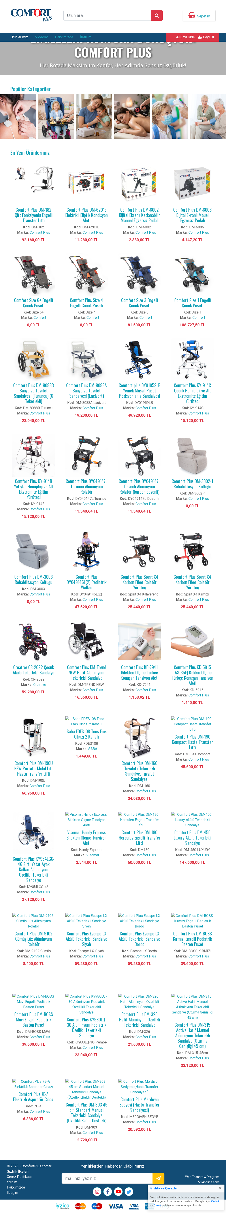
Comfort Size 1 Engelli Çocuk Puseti (192, 303)
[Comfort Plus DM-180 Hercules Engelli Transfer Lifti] (139, 819)
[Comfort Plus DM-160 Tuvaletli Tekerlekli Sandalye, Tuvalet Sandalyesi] (139, 737)
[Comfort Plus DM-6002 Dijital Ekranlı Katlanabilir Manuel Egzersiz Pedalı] (139, 184)
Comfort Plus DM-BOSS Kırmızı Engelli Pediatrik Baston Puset (192, 938)
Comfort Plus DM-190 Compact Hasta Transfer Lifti (192, 741)
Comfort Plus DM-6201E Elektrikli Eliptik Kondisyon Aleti (86, 215)
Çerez (157, 1205)
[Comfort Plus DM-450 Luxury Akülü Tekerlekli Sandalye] (192, 819)
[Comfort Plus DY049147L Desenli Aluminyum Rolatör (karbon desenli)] (139, 455)
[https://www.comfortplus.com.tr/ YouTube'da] (118, 1192)
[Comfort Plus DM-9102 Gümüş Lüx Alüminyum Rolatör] (33, 921)
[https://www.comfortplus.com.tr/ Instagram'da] (97, 1192)
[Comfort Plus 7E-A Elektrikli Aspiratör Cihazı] (33, 1084)
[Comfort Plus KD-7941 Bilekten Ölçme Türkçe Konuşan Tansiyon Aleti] (139, 641)
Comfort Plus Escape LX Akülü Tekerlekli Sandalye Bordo (139, 938)
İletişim (85, 37)
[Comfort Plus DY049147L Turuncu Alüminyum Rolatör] (86, 455)
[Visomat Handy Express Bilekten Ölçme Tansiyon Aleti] (86, 819)
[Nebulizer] (94, 116)
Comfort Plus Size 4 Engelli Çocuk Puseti (86, 303)
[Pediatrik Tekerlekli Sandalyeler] (56, 116)
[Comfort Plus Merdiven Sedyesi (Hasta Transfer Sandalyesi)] (139, 1086)
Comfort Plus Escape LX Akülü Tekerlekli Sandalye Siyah (86, 938)
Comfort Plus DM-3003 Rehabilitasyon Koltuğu (33, 579)
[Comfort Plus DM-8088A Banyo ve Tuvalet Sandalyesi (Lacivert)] (86, 359)
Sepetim (203, 16)
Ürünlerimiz (19, 37)
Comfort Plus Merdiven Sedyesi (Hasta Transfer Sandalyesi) (139, 1104)
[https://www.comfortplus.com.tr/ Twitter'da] (128, 1193)
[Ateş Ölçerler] (170, 116)
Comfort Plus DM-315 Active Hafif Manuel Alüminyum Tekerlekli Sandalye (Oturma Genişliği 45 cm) (192, 1035)
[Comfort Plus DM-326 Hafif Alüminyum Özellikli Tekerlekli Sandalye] (139, 1001)
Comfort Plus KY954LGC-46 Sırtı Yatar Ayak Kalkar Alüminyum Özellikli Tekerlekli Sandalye (34, 869)
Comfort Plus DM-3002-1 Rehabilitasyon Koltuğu (192, 484)
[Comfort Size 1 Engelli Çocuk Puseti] (192, 274)
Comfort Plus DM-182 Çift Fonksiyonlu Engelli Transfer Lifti (34, 215)
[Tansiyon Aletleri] (208, 116)
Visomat (92, 855)
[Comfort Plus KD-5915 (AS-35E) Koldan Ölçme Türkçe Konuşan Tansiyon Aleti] (192, 641)
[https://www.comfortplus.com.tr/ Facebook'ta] (107, 1193)
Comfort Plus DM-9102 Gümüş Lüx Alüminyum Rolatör (34, 938)
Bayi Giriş (187, 37)
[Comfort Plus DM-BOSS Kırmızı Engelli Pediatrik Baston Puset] (192, 921)
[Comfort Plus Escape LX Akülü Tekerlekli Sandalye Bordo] (139, 921)
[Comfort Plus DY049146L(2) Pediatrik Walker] (86, 551)
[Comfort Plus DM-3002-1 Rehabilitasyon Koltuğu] (192, 455)
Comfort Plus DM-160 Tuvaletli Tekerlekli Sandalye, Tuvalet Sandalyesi (139, 771)
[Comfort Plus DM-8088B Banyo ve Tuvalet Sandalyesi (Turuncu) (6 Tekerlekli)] (33, 359)
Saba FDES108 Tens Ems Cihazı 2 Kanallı (87, 734)
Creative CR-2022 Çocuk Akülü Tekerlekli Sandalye (33, 670)
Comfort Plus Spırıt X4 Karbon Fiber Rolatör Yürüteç (139, 582)
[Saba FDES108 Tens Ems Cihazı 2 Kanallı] (86, 721)
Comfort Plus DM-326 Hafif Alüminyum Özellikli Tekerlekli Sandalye (139, 1019)
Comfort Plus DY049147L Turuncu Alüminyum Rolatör (86, 486)
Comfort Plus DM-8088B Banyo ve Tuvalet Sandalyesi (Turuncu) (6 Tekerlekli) (33, 393)
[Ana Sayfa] (31, 15)
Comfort (40, 317)
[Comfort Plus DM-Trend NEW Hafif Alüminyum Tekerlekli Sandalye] (86, 641)
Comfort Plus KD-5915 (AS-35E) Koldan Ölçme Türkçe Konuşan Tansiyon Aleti (192, 675)
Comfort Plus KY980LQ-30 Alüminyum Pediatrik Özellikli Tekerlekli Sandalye (86, 1027)
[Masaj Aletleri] (132, 116)
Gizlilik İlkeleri (17, 1171)
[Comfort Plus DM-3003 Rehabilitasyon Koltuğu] (33, 551)
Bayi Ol (208, 37)
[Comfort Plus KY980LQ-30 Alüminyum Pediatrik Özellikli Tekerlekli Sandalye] (86, 1004)
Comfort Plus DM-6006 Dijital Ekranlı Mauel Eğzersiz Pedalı (192, 215)
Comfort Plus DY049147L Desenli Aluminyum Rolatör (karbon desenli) (139, 486)
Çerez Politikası (19, 1177)
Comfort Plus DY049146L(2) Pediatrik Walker (86, 582)
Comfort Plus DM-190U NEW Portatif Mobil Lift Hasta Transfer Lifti (33, 768)
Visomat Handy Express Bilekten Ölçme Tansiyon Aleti (86, 837)
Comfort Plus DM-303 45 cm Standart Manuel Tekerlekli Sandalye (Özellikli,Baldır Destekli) (86, 1112)
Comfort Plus (40, 232)
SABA (92, 749)
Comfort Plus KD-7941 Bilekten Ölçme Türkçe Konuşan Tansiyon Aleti (139, 672)
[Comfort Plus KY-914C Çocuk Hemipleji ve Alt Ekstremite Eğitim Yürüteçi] (192, 359)
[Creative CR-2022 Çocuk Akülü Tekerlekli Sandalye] (33, 641)
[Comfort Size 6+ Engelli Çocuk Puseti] (33, 274)
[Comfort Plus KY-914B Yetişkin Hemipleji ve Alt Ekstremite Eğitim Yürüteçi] (33, 455)
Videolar (41, 37)
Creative (39, 685)
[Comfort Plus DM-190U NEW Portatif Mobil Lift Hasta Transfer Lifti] (33, 737)
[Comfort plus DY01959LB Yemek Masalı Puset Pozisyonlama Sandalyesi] (139, 359)
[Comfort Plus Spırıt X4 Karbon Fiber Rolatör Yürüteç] (139, 551)
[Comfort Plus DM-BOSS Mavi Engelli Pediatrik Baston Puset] (33, 1001)
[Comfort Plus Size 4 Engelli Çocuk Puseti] (86, 274)
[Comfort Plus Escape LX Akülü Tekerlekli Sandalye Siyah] (86, 921)
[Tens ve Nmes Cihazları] (18, 116)
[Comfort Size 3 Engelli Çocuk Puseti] (139, 274)
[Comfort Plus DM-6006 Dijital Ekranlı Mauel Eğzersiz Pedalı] (192, 184)
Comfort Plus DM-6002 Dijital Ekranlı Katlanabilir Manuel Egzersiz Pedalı (139, 215)
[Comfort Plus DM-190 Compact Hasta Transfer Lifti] (192, 724)
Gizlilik (215, 1201)
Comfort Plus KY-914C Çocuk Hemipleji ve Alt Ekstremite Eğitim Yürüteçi (192, 393)
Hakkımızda (64, 37)
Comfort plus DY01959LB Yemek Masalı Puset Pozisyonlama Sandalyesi (139, 390)
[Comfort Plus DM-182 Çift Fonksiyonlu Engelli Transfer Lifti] (33, 184)
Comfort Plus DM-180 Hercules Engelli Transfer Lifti (139, 837)
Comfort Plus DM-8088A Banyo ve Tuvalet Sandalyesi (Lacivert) (86, 390)
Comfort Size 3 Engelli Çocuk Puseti (139, 303)
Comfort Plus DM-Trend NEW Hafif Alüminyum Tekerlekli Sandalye (86, 672)
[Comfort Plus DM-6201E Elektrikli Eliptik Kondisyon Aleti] (86, 184)
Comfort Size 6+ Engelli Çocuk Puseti (33, 303)
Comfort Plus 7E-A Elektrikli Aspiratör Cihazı (33, 1097)
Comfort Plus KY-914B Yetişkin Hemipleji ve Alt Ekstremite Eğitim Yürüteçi (33, 489)
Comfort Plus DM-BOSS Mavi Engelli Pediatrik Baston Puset (33, 1019)
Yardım (12, 1182)
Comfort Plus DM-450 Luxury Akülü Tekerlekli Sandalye (192, 837)
